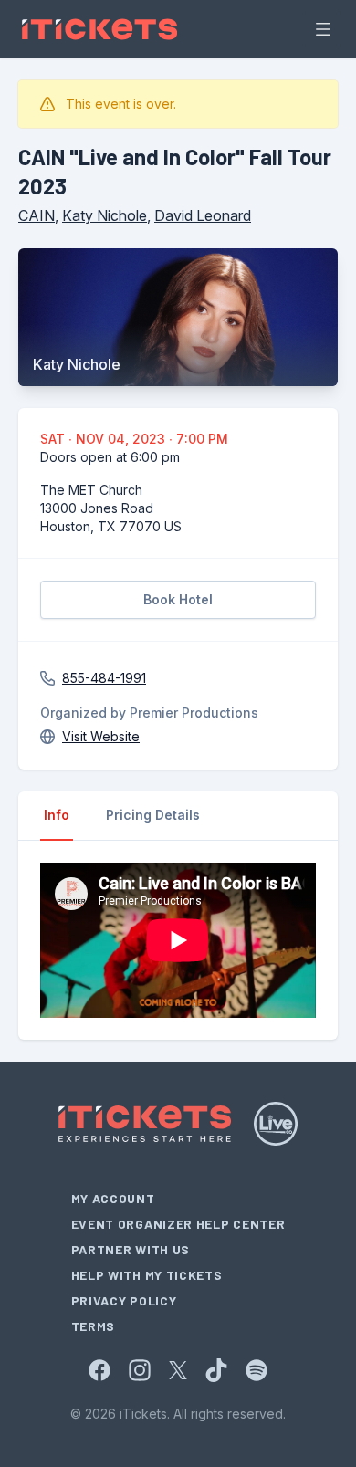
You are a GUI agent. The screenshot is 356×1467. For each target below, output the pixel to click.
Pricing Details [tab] (153, 815)
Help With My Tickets (147, 1275)
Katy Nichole (104, 215)
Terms (93, 1326)
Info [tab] (56, 815)
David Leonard (202, 215)
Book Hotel (178, 599)
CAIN (36, 215)
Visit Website (101, 736)
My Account (113, 1198)
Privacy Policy (124, 1300)
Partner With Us (131, 1249)
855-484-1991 (104, 678)
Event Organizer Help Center (178, 1223)
